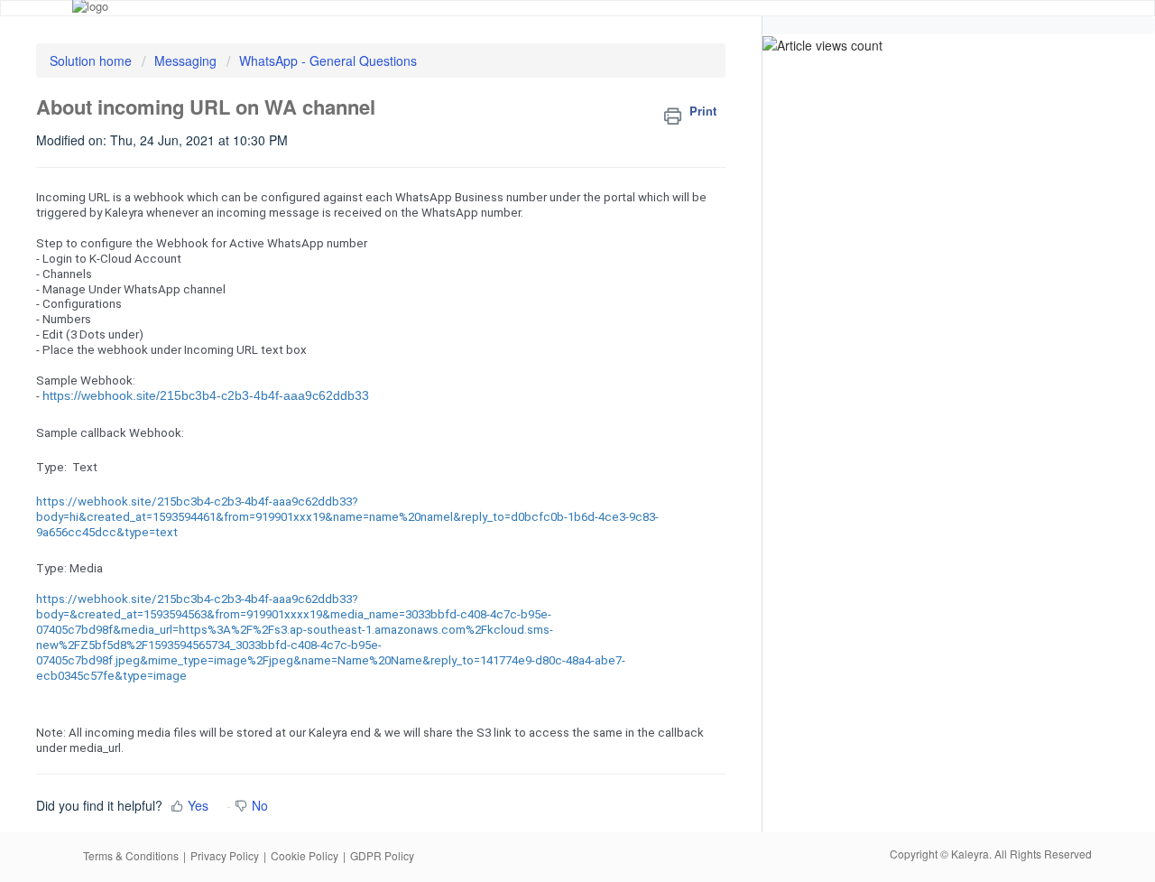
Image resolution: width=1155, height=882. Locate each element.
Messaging (187, 60)
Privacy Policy (224, 855)
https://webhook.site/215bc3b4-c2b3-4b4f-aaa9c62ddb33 (205, 395)
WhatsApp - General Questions (328, 60)
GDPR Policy (382, 855)
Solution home (92, 60)
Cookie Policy (304, 855)
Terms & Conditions (131, 855)
